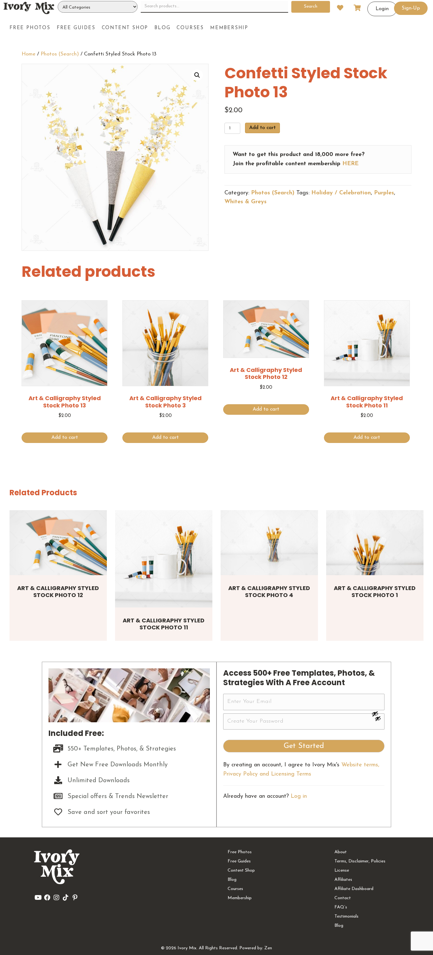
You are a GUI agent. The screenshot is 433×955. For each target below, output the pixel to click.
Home (29, 54)
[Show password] (378, 714)
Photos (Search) (60, 54)
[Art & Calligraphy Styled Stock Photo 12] (58, 542)
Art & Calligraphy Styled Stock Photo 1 (375, 591)
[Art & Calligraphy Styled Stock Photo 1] (374, 542)
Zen (268, 948)
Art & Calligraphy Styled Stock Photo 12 (58, 591)
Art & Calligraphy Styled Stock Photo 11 (163, 624)
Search (310, 6)
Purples (384, 193)
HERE (350, 164)
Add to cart (262, 127)
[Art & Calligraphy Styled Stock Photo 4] (269, 542)
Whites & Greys (245, 202)
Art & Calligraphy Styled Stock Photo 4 (269, 591)
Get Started (304, 746)
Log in (299, 796)
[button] (197, 75)
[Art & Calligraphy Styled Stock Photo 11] (163, 558)
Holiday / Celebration (341, 193)
